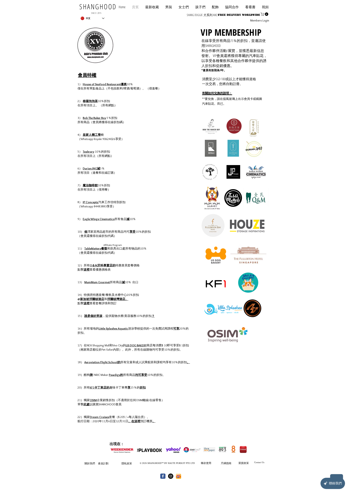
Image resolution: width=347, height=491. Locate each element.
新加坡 (84, 299)
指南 (228, 463)
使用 (208, 463)
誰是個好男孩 (93, 316)
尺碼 (223, 463)
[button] (232, 6)
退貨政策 (243, 463)
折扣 (143, 387)
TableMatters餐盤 (95, 248)
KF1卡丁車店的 (99, 387)
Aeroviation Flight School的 (102, 362)
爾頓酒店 (98, 299)
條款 (203, 463)
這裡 (87, 269)
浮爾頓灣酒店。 (117, 299)
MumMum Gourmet (97, 282)
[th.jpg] (178, 476)
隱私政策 (126, 463)
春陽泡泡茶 (90, 101)
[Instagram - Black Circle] (170, 476)
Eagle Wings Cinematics (98, 219)
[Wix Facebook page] (162, 476)
